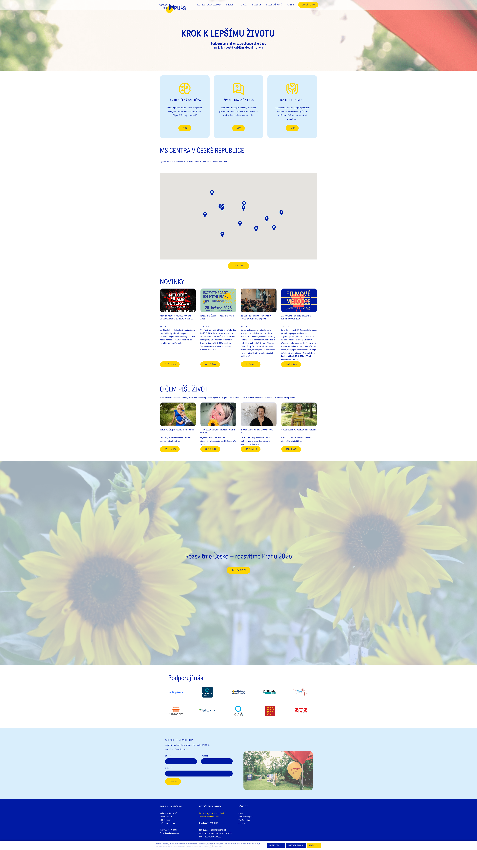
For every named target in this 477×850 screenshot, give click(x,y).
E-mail (168, 768)
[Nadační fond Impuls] (172, 10)
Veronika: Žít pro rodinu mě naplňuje (177, 429)
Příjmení (204, 755)
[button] (281, 213)
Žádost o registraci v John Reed (211, 813)
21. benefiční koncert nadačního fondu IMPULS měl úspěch (256, 317)
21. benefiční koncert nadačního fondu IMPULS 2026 (296, 317)
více (210, 846)
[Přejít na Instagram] (297, 807)
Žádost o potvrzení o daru (209, 816)
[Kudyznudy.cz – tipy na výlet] (207, 711)
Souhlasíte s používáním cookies (212, 847)
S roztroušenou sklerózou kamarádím (299, 429)
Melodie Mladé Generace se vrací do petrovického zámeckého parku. (176, 317)
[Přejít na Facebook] (289, 807)
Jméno (168, 755)
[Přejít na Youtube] (305, 807)
